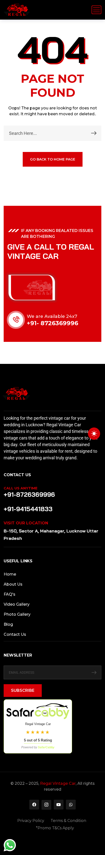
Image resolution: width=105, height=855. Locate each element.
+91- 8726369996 (52, 323)
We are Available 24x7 (52, 316)
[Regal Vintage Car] (17, 10)
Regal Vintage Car (58, 783)
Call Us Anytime (20, 488)
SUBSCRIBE (22, 690)
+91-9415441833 (28, 509)
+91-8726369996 (29, 494)
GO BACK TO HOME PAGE (52, 159)
